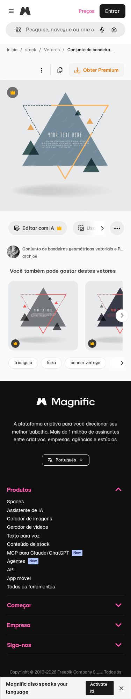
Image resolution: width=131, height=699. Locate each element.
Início (12, 50)
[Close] (121, 688)
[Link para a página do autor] (13, 253)
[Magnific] (65, 403)
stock (30, 50)
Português (66, 460)
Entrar (112, 11)
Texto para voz (23, 536)
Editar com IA (34, 230)
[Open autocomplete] (15, 29)
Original (44, 93)
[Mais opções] (41, 70)
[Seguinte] (102, 228)
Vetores (52, 50)
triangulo (23, 363)
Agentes (22, 561)
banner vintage (85, 363)
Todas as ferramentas (31, 587)
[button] (65, 460)
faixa (51, 363)
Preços (87, 11)
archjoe (29, 256)
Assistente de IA (25, 510)
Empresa (18, 625)
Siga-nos (19, 644)
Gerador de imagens (29, 519)
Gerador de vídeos (27, 527)
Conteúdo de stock (28, 544)
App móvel (19, 578)
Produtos (19, 489)
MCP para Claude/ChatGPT (44, 553)
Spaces (15, 501)
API (11, 569)
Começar (19, 605)
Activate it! (98, 688)
